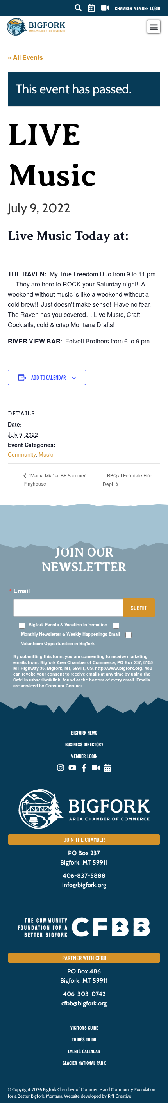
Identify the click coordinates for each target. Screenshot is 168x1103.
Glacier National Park (84, 1063)
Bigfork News (84, 732)
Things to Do (84, 1039)
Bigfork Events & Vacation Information (68, 625)
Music (46, 454)
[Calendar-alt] (107, 768)
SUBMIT (139, 607)
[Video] (96, 768)
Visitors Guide (84, 1028)
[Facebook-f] (84, 768)
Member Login (84, 756)
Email (21, 591)
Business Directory (84, 744)
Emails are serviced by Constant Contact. (81, 682)
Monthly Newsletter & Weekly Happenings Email (70, 634)
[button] (78, 7)
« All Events (25, 57)
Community (22, 454)
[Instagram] (60, 768)
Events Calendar (84, 1051)
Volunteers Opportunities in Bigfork (58, 643)
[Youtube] (72, 768)
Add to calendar (48, 377)
